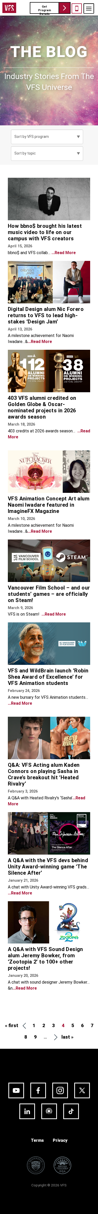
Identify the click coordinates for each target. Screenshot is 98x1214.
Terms (37, 1140)
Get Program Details (44, 9)
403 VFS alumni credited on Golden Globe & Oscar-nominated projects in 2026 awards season (42, 407)
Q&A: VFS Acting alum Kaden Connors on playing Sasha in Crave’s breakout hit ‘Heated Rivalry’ (43, 774)
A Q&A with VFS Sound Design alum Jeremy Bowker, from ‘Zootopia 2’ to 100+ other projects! (45, 958)
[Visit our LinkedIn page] (27, 1111)
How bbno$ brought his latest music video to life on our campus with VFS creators (45, 232)
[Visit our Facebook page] (38, 1090)
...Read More (63, 252)
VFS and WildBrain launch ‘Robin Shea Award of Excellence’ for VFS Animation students (48, 676)
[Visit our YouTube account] (16, 1090)
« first (11, 1025)
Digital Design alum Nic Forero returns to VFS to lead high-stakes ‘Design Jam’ (46, 315)
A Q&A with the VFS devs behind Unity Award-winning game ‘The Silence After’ (48, 866)
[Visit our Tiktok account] (71, 1111)
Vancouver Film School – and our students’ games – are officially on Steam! (49, 594)
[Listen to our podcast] (49, 1111)
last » (67, 1037)
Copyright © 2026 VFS (49, 1185)
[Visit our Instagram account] (60, 1090)
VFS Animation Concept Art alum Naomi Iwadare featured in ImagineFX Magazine (48, 504)
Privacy (60, 1140)
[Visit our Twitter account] (82, 1090)
